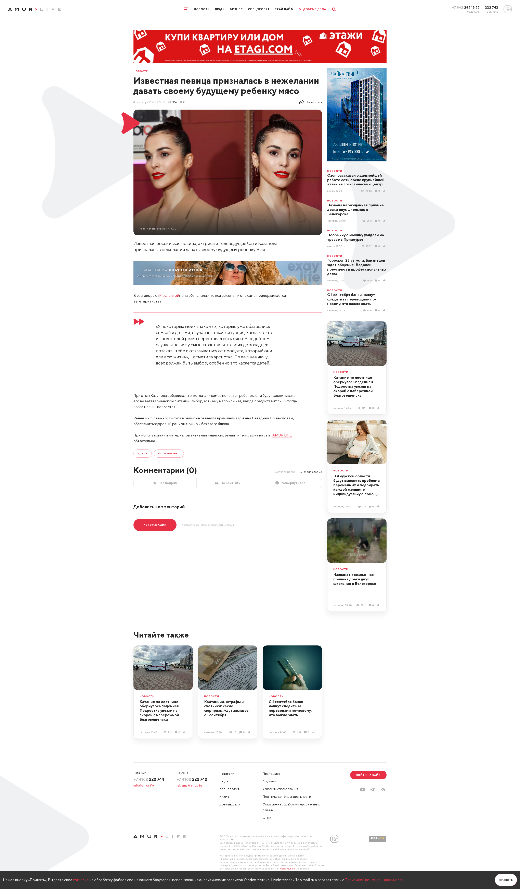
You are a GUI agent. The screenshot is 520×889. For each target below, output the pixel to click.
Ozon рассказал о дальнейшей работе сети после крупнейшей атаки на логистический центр (356, 179)
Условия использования (280, 789)
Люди (220, 9)
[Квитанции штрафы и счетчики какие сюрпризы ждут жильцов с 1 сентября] (249, 732)
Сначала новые (285, 471)
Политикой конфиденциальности (374, 880)
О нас (267, 818)
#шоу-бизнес (169, 453)
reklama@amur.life (189, 785)
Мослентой (169, 295)
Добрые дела (230, 804)
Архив (224, 796)
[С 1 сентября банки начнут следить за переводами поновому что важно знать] (385, 310)
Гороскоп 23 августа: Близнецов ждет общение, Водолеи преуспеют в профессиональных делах (356, 267)
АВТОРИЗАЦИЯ (155, 524)
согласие (81, 880)
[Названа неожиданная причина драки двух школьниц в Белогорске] (385, 221)
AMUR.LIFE (282, 435)
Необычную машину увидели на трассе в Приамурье (355, 237)
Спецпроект (259, 9)
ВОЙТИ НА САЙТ (368, 774)
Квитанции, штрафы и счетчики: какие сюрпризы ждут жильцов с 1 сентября (226, 708)
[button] (383, 789)
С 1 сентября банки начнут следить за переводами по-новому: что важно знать (351, 299)
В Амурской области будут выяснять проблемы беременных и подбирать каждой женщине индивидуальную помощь (356, 485)
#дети (143, 453)
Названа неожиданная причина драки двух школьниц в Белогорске (355, 209)
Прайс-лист (271, 774)
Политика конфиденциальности (287, 797)
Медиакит (270, 781)
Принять (506, 879)
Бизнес (236, 9)
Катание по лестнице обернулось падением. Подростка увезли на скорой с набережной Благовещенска (353, 386)
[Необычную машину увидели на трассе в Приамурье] (385, 246)
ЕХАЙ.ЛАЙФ (284, 9)
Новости (202, 9)
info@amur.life (143, 785)
